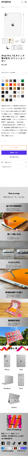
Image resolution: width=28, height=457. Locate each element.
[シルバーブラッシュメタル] (18, 96)
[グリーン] (22, 80)
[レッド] (10, 84)
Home (2, 7)
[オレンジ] (14, 84)
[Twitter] (19, 443)
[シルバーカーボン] (18, 92)
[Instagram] (8, 443)
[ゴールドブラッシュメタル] (3, 100)
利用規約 (4, 436)
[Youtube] (25, 443)
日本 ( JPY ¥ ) (22, 451)
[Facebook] (3, 443)
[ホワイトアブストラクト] (14, 100)
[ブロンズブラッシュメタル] (14, 96)
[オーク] (3, 88)
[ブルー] (3, 84)
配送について (5, 433)
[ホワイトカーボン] (6, 96)
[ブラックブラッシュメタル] (6, 100)
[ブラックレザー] (3, 92)
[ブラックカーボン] (3, 96)
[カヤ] (18, 88)
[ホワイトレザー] (10, 92)
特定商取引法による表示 (16, 436)
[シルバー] (3, 80)
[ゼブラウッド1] (6, 88)
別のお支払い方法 (14, 157)
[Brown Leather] (14, 92)
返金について (15, 433)
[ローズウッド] (22, 84)
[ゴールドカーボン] (22, 92)
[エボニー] (10, 88)
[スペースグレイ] (10, 80)
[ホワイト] (18, 80)
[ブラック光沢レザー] (6, 92)
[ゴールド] (6, 80)
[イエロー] (6, 84)
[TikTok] (14, 443)
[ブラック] (14, 80)
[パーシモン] (22, 88)
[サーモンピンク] (18, 84)
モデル (3, 69)
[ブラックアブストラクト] (10, 100)
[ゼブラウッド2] (14, 88)
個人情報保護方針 (7, 438)
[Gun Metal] (10, 96)
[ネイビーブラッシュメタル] (22, 96)
